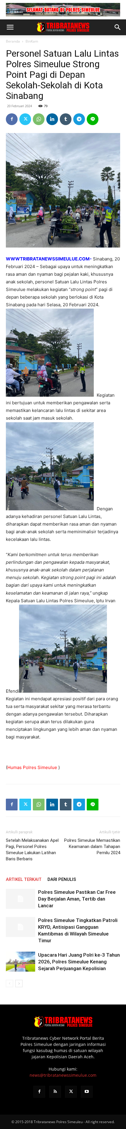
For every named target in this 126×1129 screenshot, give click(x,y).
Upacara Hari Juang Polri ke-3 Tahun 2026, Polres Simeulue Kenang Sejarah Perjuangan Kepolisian (79, 961)
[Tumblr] (65, 119)
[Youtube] (87, 1092)
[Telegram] (79, 119)
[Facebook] (12, 119)
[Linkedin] (52, 119)
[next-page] (19, 983)
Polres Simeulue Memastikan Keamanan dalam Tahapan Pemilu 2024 (92, 846)
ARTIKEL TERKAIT (24, 879)
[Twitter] (25, 119)
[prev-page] (9, 983)
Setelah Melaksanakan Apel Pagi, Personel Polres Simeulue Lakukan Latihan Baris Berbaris (32, 850)
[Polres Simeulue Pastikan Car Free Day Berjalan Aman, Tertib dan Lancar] (20, 899)
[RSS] (55, 1092)
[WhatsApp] (39, 119)
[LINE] (92, 119)
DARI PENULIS (61, 879)
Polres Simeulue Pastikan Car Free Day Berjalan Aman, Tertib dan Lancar (77, 898)
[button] (10, 27)
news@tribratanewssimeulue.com (63, 1075)
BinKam (31, 41)
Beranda (13, 41)
